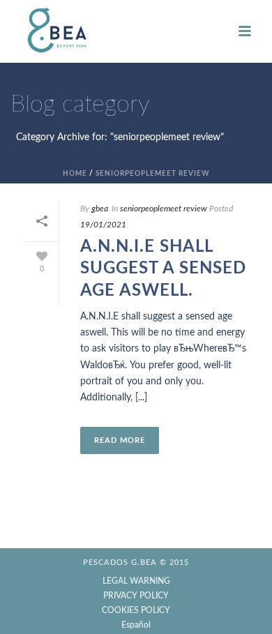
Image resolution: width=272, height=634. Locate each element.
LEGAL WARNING (136, 581)
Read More (119, 440)
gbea (99, 208)
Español (136, 625)
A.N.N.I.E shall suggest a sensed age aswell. (163, 269)
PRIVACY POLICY (136, 595)
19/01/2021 (103, 224)
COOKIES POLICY (136, 610)
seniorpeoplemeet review (153, 173)
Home (75, 173)
